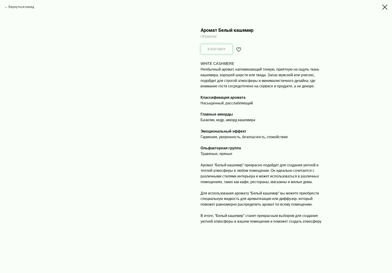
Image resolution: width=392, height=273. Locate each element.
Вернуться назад (21, 7)
